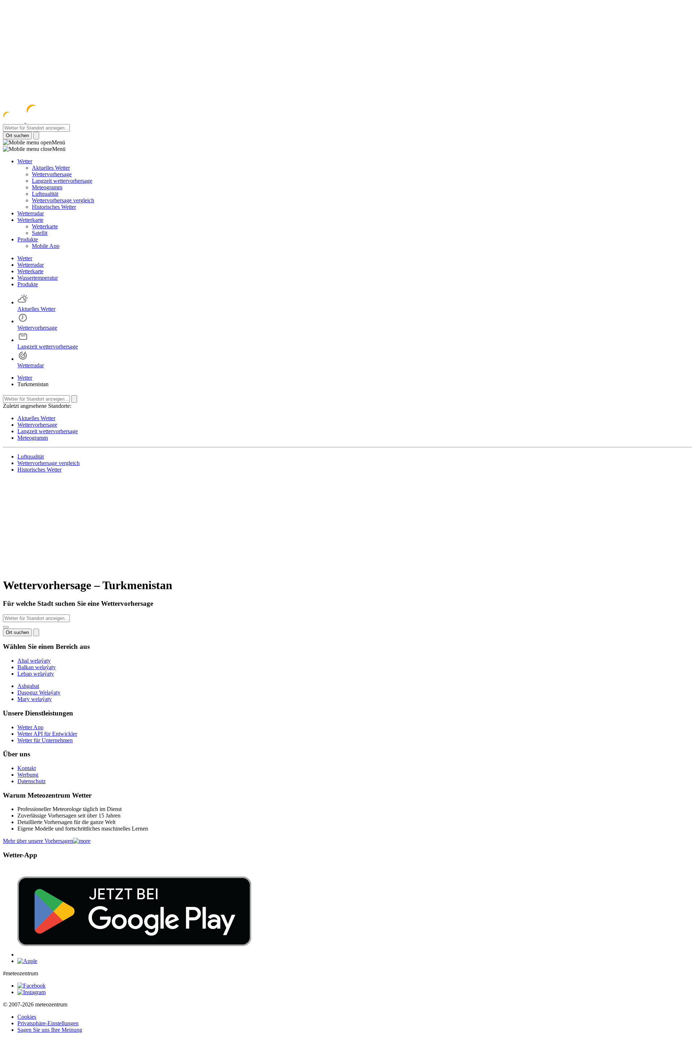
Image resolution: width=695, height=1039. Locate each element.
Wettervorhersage (52, 174)
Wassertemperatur (37, 278)
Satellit (39, 233)
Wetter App (30, 727)
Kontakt (26, 768)
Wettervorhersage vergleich (63, 200)
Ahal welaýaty (34, 661)
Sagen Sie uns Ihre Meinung (49, 1030)
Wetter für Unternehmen (45, 740)
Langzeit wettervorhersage (62, 181)
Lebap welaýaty (35, 674)
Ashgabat (28, 686)
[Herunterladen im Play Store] (134, 954)
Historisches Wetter (54, 207)
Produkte (27, 239)
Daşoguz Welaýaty (38, 692)
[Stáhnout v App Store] (27, 961)
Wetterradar (30, 213)
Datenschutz (31, 781)
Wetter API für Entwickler (47, 734)
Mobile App (45, 246)
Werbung (27, 775)
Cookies (26, 1017)
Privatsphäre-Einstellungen (48, 1023)
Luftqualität (45, 194)
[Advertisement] (347, 53)
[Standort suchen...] (6, 627)
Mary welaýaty (34, 699)
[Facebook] (31, 986)
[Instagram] (31, 992)
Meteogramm (47, 187)
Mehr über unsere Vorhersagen (38, 841)
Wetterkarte (30, 220)
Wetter (24, 161)
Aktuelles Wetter (51, 168)
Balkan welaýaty (36, 667)
